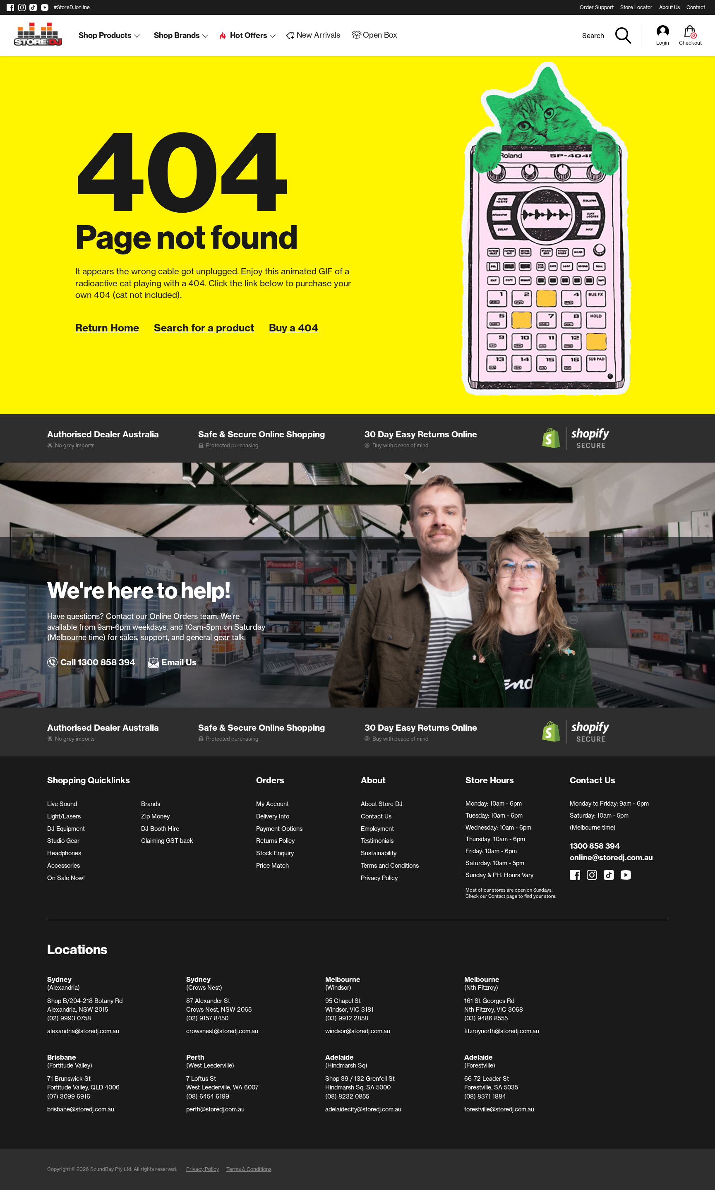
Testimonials (377, 841)
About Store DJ (382, 804)
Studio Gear (63, 841)
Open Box (380, 35)
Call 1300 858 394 (97, 662)
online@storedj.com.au (611, 857)
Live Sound (62, 804)
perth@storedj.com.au (215, 1109)
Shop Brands (177, 35)
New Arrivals (318, 35)
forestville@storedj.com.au (499, 1109)
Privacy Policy (379, 878)
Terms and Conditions (390, 865)
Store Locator (636, 7)
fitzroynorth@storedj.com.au (501, 1031)
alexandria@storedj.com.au (83, 1031)
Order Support (597, 7)
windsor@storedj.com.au (357, 1031)
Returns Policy (275, 841)
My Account (272, 804)
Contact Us (376, 816)
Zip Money (155, 816)
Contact (695, 7)
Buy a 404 (293, 327)
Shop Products (105, 35)
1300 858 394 (595, 846)
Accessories (63, 865)
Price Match (272, 865)
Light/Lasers (64, 816)
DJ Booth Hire (160, 829)
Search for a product (204, 327)
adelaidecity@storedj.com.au (363, 1109)
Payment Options (279, 829)
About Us (669, 7)
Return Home (107, 327)
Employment (377, 829)
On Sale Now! (66, 878)
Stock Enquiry (275, 853)
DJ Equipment (66, 829)
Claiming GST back (167, 841)
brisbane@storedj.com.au (80, 1109)
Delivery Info (272, 816)
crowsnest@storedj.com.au (222, 1031)
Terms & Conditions (248, 1169)
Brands (150, 804)
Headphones (64, 853)
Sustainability (378, 853)
